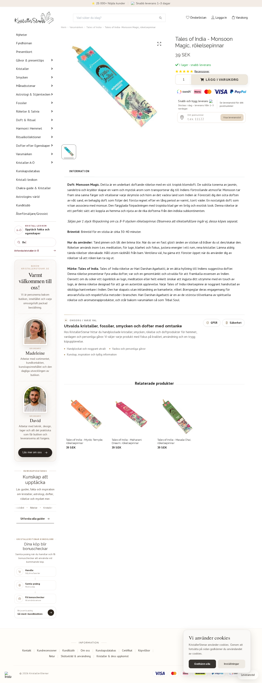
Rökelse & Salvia (27, 111)
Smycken (22, 77)
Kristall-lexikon (26, 180)
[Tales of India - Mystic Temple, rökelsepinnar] (86, 416)
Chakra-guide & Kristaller (33, 188)
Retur (52, 656)
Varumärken (24, 154)
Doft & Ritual (26, 120)
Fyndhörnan (24, 43)
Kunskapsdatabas (28, 171)
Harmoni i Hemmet (29, 128)
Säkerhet (236, 322)
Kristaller (22, 69)
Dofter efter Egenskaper (33, 145)
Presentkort (24, 52)
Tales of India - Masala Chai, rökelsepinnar (174, 441)
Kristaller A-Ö (25, 163)
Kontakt (26, 650)
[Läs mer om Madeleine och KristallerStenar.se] (35, 331)
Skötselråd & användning (76, 656)
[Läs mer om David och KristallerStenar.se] (35, 399)
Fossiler (21, 103)
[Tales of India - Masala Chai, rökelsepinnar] (177, 416)
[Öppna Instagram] (8, 675)
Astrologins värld (28, 197)
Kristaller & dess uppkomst (113, 656)
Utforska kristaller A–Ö (26, 250)
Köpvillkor (144, 650)
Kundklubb (23, 205)
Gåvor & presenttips (30, 60)
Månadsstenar (25, 86)
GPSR (214, 322)
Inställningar (231, 664)
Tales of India (94, 27)
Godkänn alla (202, 664)
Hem (63, 27)
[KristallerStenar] (34, 18)
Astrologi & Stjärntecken (33, 94)
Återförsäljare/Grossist (32, 214)
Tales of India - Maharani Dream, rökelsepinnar (127, 441)
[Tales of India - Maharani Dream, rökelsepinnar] (131, 416)
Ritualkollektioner (28, 137)
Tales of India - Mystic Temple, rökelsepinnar (84, 441)
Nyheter (21, 35)
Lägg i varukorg (222, 79)
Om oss (85, 650)
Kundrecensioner (46, 650)
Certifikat (127, 650)
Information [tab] (79, 171)
